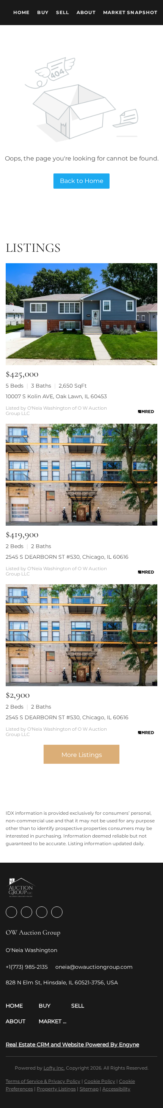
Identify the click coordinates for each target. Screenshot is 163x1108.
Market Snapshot (130, 12)
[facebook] (11, 912)
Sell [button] (62, 12)
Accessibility (116, 1089)
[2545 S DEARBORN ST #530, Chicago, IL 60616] (81, 475)
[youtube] (57, 912)
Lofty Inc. (54, 1068)
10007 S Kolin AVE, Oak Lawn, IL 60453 (56, 396)
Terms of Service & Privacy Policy (43, 1081)
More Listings (81, 754)
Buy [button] (42, 12)
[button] (22, 1006)
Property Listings (56, 1089)
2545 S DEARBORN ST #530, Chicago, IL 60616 (67, 556)
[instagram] (41, 912)
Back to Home (81, 180)
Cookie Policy (99, 1081)
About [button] (86, 12)
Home (21, 12)
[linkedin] (26, 912)
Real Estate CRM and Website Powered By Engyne (72, 1044)
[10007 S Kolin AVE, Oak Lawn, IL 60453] (81, 314)
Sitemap (89, 1089)
